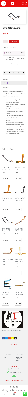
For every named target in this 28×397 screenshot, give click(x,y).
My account (7, 354)
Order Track (7, 351)
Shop (5, 357)
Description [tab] (5, 79)
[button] (12, 3)
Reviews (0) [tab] (5, 83)
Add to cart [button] (5, 178)
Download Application (14, 380)
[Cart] (23, 3)
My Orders (19, 351)
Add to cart (14, 41)
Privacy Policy (20, 354)
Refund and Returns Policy (19, 358)
